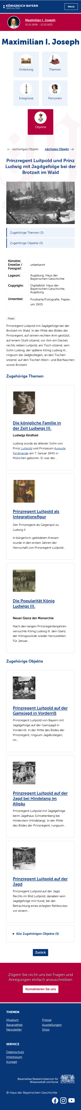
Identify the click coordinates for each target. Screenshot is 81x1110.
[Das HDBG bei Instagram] (63, 1100)
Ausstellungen (52, 1024)
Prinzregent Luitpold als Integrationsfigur (36, 514)
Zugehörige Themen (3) (27, 232)
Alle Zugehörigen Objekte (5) (37, 934)
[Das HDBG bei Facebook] (55, 1100)
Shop (45, 1029)
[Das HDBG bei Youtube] (71, 1100)
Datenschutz (15, 1052)
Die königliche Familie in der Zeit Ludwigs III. (37, 425)
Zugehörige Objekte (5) (26, 243)
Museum (12, 1020)
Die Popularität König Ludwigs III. (34, 603)
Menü (71, 6)
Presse (47, 1020)
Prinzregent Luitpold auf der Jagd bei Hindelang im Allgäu (40, 798)
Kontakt (11, 1062)
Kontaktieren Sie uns (40, 989)
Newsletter (14, 1029)
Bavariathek (14, 1024)
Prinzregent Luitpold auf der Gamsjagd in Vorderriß (40, 711)
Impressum (14, 1057)
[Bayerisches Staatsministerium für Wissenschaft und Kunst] (40, 1083)
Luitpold (26, 448)
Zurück (40, 952)
